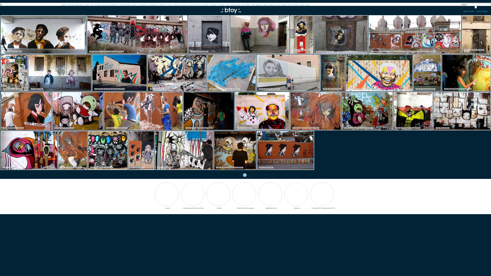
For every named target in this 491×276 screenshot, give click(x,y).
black (284, 5)
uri (234, 51)
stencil (217, 89)
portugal (245, 51)
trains (206, 5)
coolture (423, 51)
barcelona (143, 5)
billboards (235, 5)
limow (106, 51)
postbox (307, 50)
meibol (360, 89)
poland (114, 5)
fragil (416, 51)
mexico (176, 5)
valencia (12, 51)
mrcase (374, 51)
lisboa (300, 50)
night (302, 5)
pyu (362, 128)
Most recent (482, 11)
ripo (403, 51)
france (71, 5)
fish (228, 89)
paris (63, 5)
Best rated (469, 11)
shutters (246, 5)
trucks (221, 5)
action (295, 5)
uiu (398, 51)
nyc (170, 5)
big (307, 5)
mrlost (295, 128)
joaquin (392, 51)
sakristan (98, 51)
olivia (381, 51)
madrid (324, 51)
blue (265, 5)
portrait (106, 89)
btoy (5, 51)
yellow (272, 5)
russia (98, 5)
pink (278, 5)
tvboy (423, 89)
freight (213, 5)
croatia (121, 89)
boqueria (99, 167)
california (162, 5)
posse (452, 89)
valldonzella (406, 128)
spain (134, 5)
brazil (184, 5)
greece (153, 5)
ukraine (105, 5)
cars (227, 5)
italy (87, 5)
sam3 (112, 51)
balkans (114, 89)
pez (352, 128)
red (253, 5)
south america (195, 5)
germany (79, 5)
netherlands (124, 5)
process (458, 89)
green (259, 5)
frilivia (302, 128)
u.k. (92, 5)
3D (289, 5)
